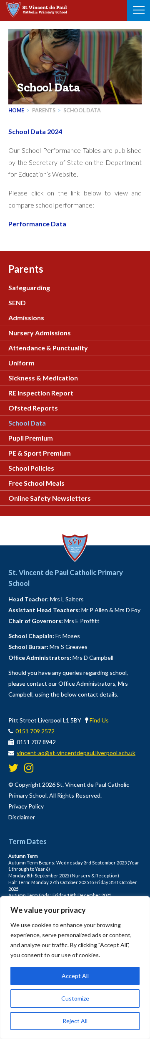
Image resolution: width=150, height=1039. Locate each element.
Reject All (75, 1020)
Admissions (26, 318)
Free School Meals (36, 483)
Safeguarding (29, 287)
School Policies (31, 468)
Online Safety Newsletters (49, 498)
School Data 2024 (35, 131)
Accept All (75, 975)
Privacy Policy (26, 806)
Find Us (99, 720)
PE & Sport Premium (39, 453)
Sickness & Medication (43, 378)
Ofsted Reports (33, 408)
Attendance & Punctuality (48, 348)
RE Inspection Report (40, 393)
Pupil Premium (30, 438)
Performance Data (37, 224)
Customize (75, 998)
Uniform (21, 363)
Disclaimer (21, 817)
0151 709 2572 (35, 731)
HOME (16, 110)
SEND (17, 303)
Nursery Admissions (39, 333)
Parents (43, 110)
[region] (75, 967)
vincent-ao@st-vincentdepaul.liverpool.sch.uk (76, 752)
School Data (82, 110)
